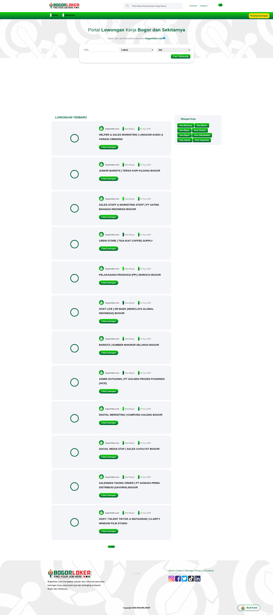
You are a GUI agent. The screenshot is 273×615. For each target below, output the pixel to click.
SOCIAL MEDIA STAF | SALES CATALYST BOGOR (129, 448)
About (171, 570)
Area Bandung (185, 125)
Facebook (193, 6)
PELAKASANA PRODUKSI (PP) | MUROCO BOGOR (130, 274)
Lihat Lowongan (109, 147)
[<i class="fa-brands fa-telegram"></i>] (216, 5)
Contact (179, 570)
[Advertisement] (136, 90)
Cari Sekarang (180, 56)
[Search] (127, 6)
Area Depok (184, 135)
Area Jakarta (184, 140)
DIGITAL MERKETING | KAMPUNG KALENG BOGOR (130, 414)
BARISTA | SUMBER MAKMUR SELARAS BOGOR (129, 344)
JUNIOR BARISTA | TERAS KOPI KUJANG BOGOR (129, 170)
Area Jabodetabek (202, 135)
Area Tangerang (202, 140)
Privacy (198, 570)
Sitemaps (189, 570)
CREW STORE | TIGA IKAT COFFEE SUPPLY (126, 240)
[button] (220, 5)
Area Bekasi (202, 125)
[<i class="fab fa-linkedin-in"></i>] (210, 5)
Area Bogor (130, 129)
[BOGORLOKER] (64, 8)
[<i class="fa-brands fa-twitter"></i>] (213, 5)
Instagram (204, 6)
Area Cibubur (200, 130)
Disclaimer (209, 570)
